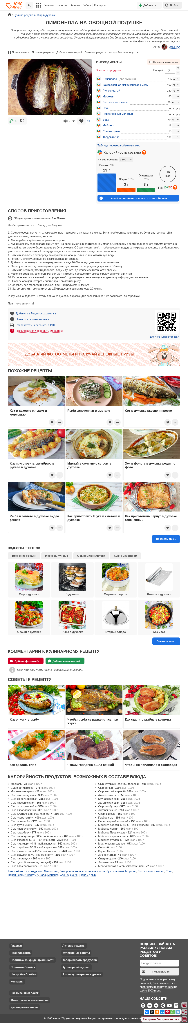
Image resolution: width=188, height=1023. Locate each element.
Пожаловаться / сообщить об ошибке (39, 330)
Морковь (108, 96)
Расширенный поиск (25, 992)
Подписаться (160, 971)
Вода (106, 119)
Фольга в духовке (159, 594)
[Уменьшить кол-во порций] (178, 73)
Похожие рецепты (43, 52)
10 (88, 121)
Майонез (108, 125)
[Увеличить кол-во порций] (178, 68)
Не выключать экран (165, 62)
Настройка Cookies (23, 974)
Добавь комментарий (69, 52)
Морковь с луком (115, 594)
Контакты (17, 981)
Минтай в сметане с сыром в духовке (89, 465)
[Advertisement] (50, 151)
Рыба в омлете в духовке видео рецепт (34, 517)
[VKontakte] (147, 1012)
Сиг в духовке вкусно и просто (148, 410)
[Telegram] (178, 1012)
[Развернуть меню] (184, 1019)
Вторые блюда (115, 631)
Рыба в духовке (72, 631)
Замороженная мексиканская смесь (125, 84)
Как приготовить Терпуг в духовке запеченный (151, 517)
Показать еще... (166, 538)
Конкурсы (100, 5)
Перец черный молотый (118, 113)
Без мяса (159, 631)
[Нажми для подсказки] (144, 152)
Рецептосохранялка (56, 5)
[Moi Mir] (162, 1012)
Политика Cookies (23, 967)
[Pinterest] (167, 1012)
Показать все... (166, 641)
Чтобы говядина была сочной (90, 764)
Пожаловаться (20, 52)
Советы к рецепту (95, 52)
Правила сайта (20, 952)
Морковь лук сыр (56, 555)
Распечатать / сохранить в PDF (36, 325)
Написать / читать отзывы (32, 319)
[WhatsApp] (172, 1012)
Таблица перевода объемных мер (118, 145)
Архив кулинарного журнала (81, 974)
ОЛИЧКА (174, 46)
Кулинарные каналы (25, 1007)
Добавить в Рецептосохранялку (36, 313)
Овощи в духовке (29, 631)
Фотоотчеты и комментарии (29, 1000)
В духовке (72, 594)
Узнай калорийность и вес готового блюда (139, 198)
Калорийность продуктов (123, 52)
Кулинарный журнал (76, 967)
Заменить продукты (108, 70)
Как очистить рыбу (24, 719)
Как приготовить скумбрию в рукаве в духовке (32, 465)
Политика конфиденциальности (32, 959)
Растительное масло (116, 102)
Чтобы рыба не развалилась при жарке (92, 721)
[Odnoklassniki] (157, 1012)
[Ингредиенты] (184, 1005)
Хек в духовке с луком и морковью (28, 412)
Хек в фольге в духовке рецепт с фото (150, 465)
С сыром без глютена (91, 555)
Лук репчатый (111, 90)
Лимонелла (110, 78)
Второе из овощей (24, 555)
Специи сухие (111, 131)
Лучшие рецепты (73, 945)
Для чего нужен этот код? (164, 337)
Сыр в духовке (29, 594)
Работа (87, 5)
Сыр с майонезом (125, 555)
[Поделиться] (184, 1012)
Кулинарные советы (76, 952)
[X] (152, 1012)
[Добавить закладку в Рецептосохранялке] (81, 121)
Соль (106, 108)
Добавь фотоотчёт (27, 661)
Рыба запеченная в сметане (88, 410)
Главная (16, 945)
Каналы (75, 5)
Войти (174, 5)
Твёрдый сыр (111, 137)
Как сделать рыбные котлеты (148, 719)
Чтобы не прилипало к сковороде (151, 764)
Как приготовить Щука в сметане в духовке (93, 517)
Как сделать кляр (23, 764)
